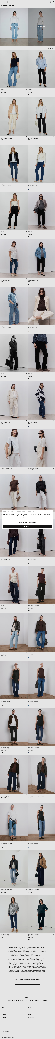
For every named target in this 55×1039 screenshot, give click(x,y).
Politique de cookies (40, 517)
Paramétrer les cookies (27, 519)
